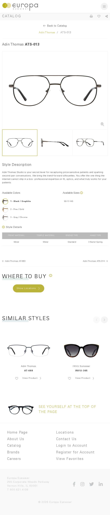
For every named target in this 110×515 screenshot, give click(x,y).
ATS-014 (94, 261)
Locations (65, 433)
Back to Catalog (57, 26)
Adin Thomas (47, 32)
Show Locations (26, 288)
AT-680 (15, 261)
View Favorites (70, 459)
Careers (14, 459)
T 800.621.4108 (17, 490)
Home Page (17, 433)
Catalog (11, 16)
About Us (15, 439)
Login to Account (72, 446)
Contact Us (66, 439)
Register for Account (75, 452)
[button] (104, 319)
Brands (13, 452)
